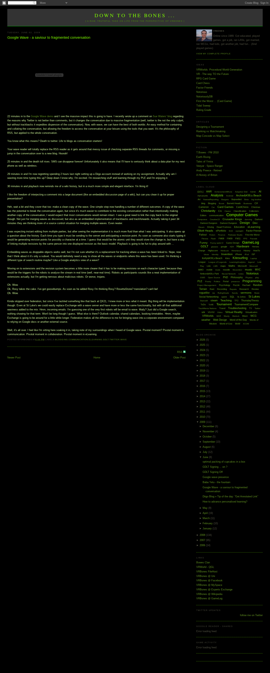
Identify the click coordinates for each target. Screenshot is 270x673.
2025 (203, 344)
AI (260, 191)
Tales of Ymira (204, 161)
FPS (245, 239)
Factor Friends (204, 87)
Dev (255, 222)
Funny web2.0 (216, 243)
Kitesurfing (240, 258)
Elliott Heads (205, 230)
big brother (256, 199)
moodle (226, 270)
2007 (203, 540)
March (207, 518)
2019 (203, 370)
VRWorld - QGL (205, 567)
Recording (222, 289)
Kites (227, 258)
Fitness (205, 239)
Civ (220, 211)
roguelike (204, 292)
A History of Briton (206, 174)
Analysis (217, 195)
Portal (225, 281)
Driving (210, 227)
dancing (248, 219)
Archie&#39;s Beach (248, 195)
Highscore (213, 250)
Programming (252, 281)
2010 (203, 416)
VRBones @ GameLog (209, 598)
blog (203, 203)
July (205, 452)
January (207, 528)
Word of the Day (238, 320)
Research (244, 289)
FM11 (238, 238)
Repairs (233, 289)
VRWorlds (208, 315)
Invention (227, 254)
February (208, 523)
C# (256, 203)
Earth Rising (203, 157)
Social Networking (209, 296)
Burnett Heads (234, 203)
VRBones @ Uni (205, 576)
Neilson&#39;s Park (209, 273)
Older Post (179, 357)
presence (235, 281)
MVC (258, 269)
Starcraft (204, 301)
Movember (237, 270)
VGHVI (211, 312)
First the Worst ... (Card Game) (214, 101)
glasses (214, 247)
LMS (215, 266)
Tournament (224, 304)
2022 (203, 360)
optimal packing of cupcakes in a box (224, 461)
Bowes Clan (203, 562)
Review (255, 289)
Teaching (226, 300)
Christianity (208, 210)
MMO (201, 270)
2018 (203, 375)
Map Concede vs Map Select (212, 135)
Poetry (208, 281)
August (207, 446)
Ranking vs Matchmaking (210, 131)
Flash (213, 239)
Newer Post (14, 357)
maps (223, 266)
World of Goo (226, 323)
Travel (222, 308)
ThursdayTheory (250, 300)
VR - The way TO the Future (212, 74)
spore (224, 297)
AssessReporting (211, 199)
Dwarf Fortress (224, 227)
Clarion (228, 211)
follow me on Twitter (251, 615)
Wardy (226, 316)
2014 (203, 396)
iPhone (238, 254)
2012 (203, 406)
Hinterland (236, 251)
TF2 (236, 300)
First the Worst (252, 235)
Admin (253, 192)
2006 (203, 545)
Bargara (225, 199)
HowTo (256, 250)
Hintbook (225, 251)
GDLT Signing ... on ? (215, 466)
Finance (221, 235)
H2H (232, 247)
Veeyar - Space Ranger (209, 165)
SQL (232, 296)
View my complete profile (213, 54)
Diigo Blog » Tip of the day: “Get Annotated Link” (230, 496)
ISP (253, 254)
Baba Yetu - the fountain (216, 482)
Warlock (235, 316)
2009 (203, 421)
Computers (202, 219)
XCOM (246, 324)
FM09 (229, 238)
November (209, 431)
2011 (203, 411)
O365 (202, 277)
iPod (247, 254)
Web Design (220, 319)
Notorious (201, 91)
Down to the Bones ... (134, 15)
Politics (217, 281)
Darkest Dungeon (228, 223)
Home (96, 357)
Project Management (206, 285)
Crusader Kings (232, 219)
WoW (237, 323)
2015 (203, 391)
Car (213, 207)
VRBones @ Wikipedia (209, 594)
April (206, 513)
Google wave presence (216, 477)
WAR (218, 316)
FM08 (221, 238)
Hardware (243, 246)
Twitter (115, 339)
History (247, 250)
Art (199, 199)
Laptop (253, 258)
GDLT (106, 339)
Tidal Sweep (203, 105)
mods (217, 270)
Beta (246, 199)
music (248, 269)
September (209, 441)
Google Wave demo (42, 116)
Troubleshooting (237, 308)
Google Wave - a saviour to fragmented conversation (48, 38)
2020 (203, 365)
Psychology (224, 285)
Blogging (61, 339)
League (202, 262)
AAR (209, 191)
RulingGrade (223, 293)
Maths (231, 266)
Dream (201, 227)
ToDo (203, 304)
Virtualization (251, 312)
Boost (221, 203)
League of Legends (217, 262)
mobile (209, 270)
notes (241, 274)
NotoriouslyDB (204, 96)
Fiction (212, 235)
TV (250, 308)
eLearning (95, 339)
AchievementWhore (223, 192)
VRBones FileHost (206, 571)
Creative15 (215, 219)
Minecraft (253, 266)
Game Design (232, 243)
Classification (240, 211)
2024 (203, 350)
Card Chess (203, 83)
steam (214, 300)
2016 (203, 386)
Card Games (225, 206)
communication (78, 339)
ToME (211, 305)
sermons (246, 292)
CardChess (242, 207)
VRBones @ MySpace (209, 584)
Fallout (203, 234)
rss (213, 293)
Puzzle (236, 285)
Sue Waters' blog (162, 116)
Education (239, 227)
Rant (212, 289)
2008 (203, 534)
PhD (225, 277)
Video (220, 312)
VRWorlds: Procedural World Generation (219, 69)
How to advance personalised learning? (225, 501)
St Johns (241, 297)
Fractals (253, 239)
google (224, 246)
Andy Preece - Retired (209, 170)
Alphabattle (202, 196)
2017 (203, 380)
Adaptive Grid (241, 192)
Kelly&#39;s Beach (212, 258)
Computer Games (242, 215)
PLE (199, 281)
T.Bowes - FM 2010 (207, 152)
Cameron (204, 207)
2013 (203, 401)
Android (229, 196)
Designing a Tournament (210, 126)
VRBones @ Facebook (209, 580)
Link (209, 266)
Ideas (206, 254)
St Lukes (254, 296)
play (257, 277)
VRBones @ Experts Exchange (214, 589)
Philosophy (237, 277)
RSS (180, 352)
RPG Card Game (206, 78)
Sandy (235, 293)
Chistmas (255, 207)
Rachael (246, 285)
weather (205, 319)
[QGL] (200, 191)
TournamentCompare (246, 304)
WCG (253, 315)
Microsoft (242, 266)
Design (245, 222)
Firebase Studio (235, 235)
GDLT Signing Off (213, 471)
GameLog (250, 242)
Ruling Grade (203, 109)
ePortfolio (221, 230)
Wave (123, 339)
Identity (215, 254)
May (205, 507)
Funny (204, 242)
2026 (203, 339)
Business (248, 203)
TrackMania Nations (207, 308)
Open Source (214, 277)
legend (251, 262)
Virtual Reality (234, 312)
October (207, 436)
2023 (203, 355)
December (209, 426)
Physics (248, 277)
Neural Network (229, 274)
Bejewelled (236, 199)
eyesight (239, 231)
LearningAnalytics (237, 262)
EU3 (231, 231)
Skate (257, 293)
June (206, 457)
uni (203, 312)
